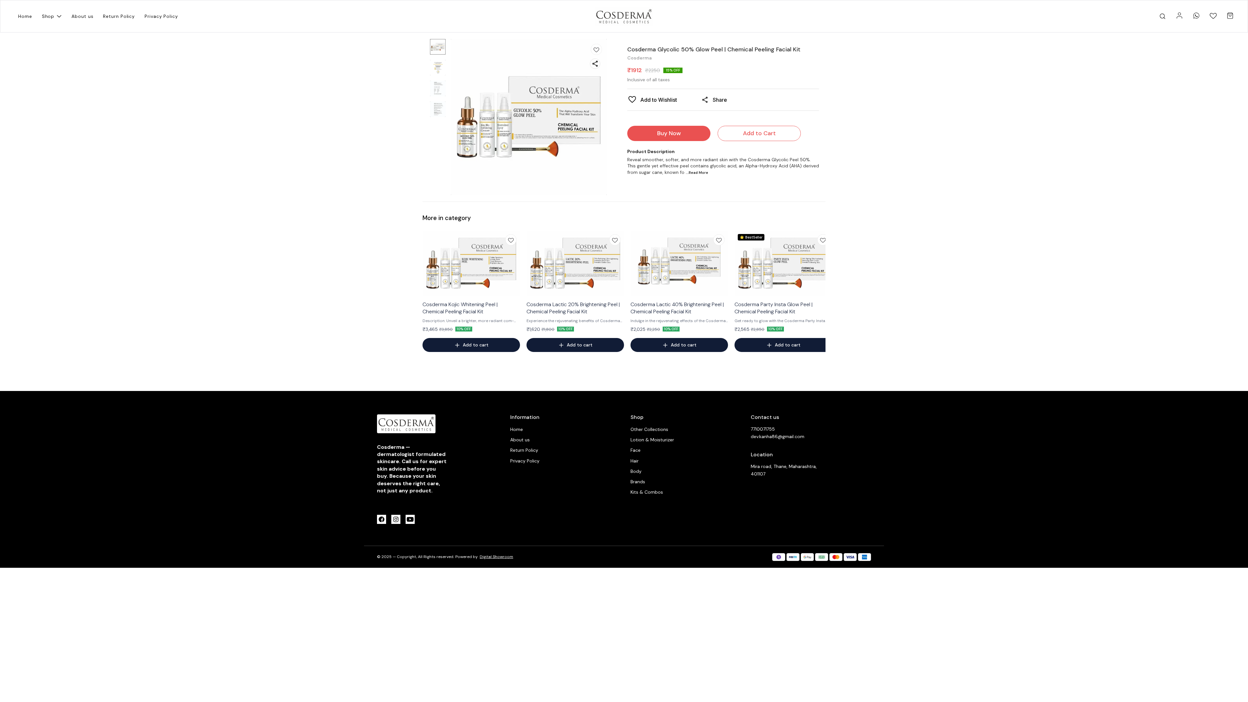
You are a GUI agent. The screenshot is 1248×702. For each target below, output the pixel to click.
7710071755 (763, 429)
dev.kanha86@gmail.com (777, 436)
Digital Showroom (496, 556)
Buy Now (669, 133)
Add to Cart (759, 133)
